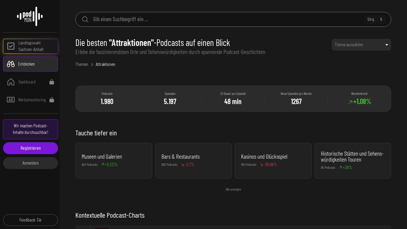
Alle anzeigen (233, 189)
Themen (81, 64)
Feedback (27, 220)
